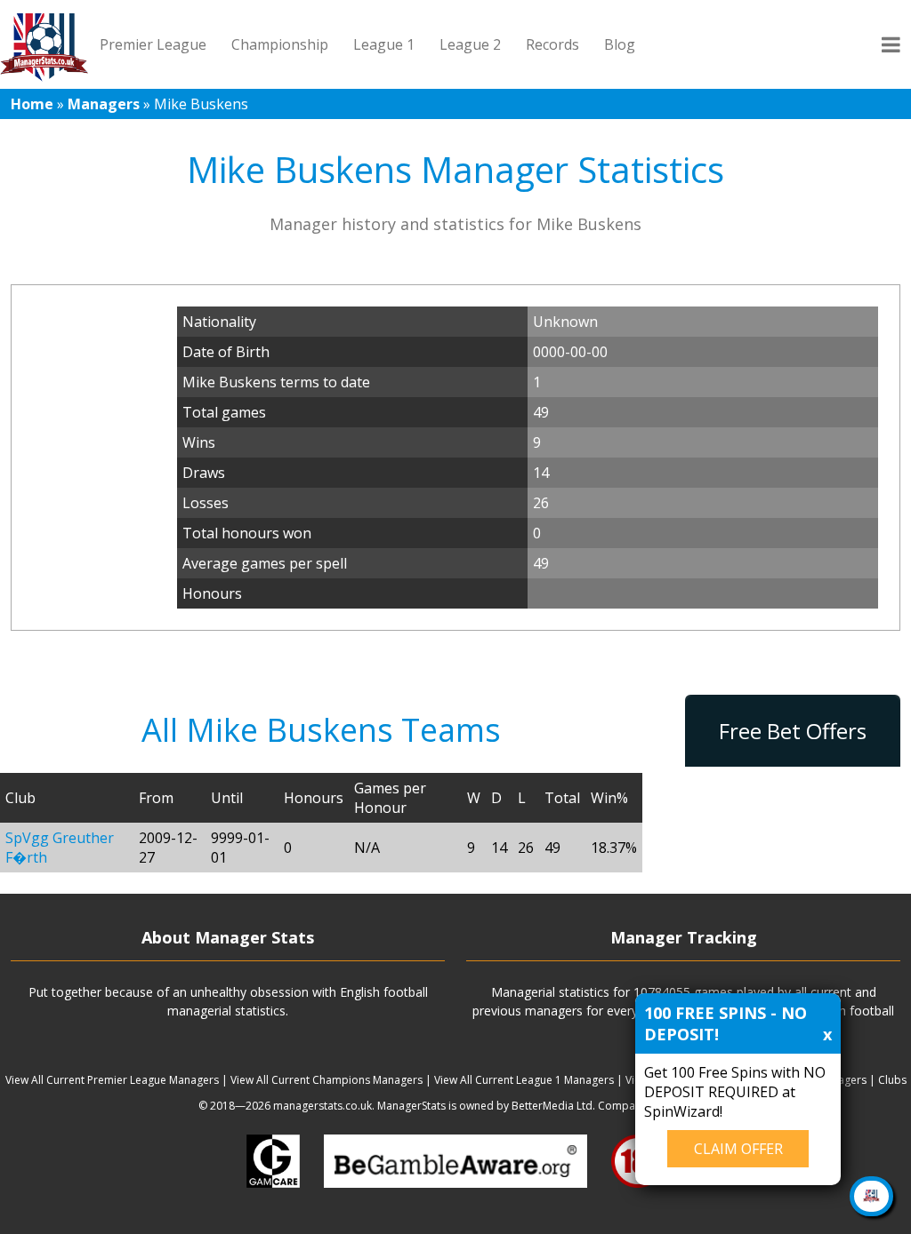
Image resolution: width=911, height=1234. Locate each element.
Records (552, 44)
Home (32, 104)
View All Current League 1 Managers (524, 1079)
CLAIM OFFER (738, 1148)
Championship (279, 44)
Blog (619, 44)
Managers (104, 104)
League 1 (384, 44)
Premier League (153, 44)
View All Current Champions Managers (326, 1079)
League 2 (470, 44)
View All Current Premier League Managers (112, 1079)
